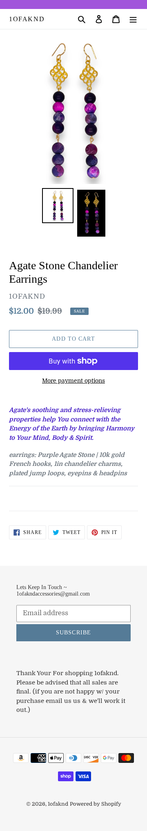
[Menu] (133, 19)
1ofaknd (27, 19)
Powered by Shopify (95, 804)
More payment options (73, 380)
